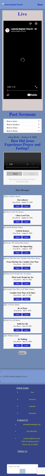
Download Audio (22, 181)
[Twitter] (34, 458)
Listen (31, 174)
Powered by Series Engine (22, 359)
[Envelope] (11, 458)
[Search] (23, 471)
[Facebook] (18, 458)
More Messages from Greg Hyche (21, 179)
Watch (15, 174)
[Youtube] (26, 458)
